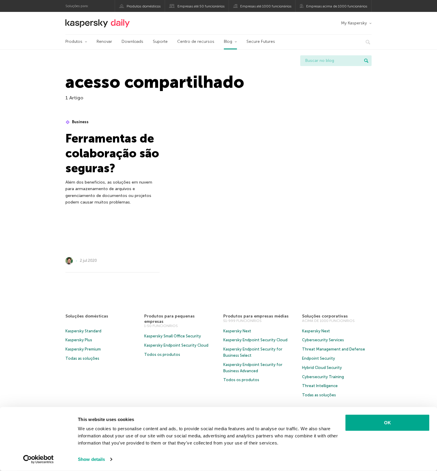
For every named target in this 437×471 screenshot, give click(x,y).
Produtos (73, 41)
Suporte (160, 41)
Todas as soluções (82, 358)
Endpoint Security (318, 358)
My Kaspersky (354, 23)
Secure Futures (260, 41)
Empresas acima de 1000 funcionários (336, 6)
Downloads (132, 41)
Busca (366, 60)
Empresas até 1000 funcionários (265, 6)
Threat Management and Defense (333, 349)
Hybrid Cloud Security (322, 367)
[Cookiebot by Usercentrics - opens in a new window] (38, 459)
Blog (228, 41)
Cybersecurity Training (323, 377)
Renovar (104, 41)
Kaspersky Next (237, 331)
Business (80, 122)
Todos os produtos (162, 354)
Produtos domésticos (144, 6)
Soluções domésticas (86, 316)
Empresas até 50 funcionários (200, 6)
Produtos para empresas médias (256, 316)
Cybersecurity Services (323, 340)
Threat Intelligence (320, 386)
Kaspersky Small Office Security (172, 336)
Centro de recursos (195, 41)
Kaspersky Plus (78, 340)
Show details (91, 459)
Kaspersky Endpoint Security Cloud (176, 345)
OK (387, 422)
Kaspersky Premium (83, 349)
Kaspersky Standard (83, 331)
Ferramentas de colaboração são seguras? (112, 153)
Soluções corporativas (325, 316)
